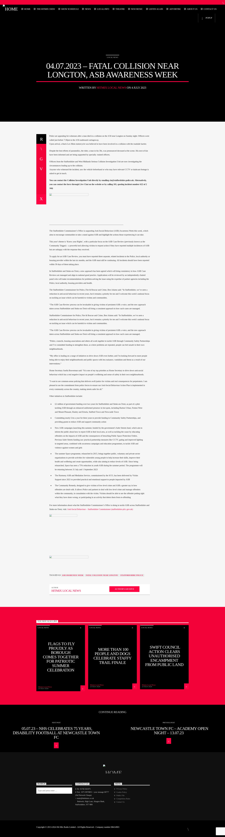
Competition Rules (123, 799)
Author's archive (124, 589)
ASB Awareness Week (72, 575)
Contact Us (210, 9)
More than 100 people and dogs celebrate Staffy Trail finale (112, 656)
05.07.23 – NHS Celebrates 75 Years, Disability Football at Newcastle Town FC (56, 733)
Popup (208, 18)
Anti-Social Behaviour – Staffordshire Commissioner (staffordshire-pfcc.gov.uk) (100, 509)
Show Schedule (70, 9)
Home (27, 9)
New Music (137, 9)
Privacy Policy (121, 789)
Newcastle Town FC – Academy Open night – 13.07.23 (169, 730)
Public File (120, 795)
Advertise (175, 9)
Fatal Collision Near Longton (102, 575)
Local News (112, 57)
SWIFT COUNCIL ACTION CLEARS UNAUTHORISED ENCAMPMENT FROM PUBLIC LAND (164, 656)
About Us (192, 9)
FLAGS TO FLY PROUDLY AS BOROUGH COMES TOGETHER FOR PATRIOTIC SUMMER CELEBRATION (61, 656)
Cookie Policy (121, 792)
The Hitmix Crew (46, 9)
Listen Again (156, 9)
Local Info (103, 9)
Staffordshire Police (131, 575)
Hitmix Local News (111, 87)
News (88, 9)
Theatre (120, 9)
